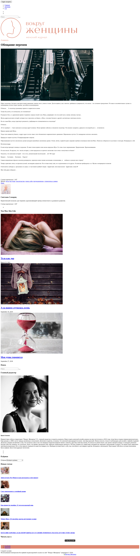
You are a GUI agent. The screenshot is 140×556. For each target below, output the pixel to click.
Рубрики (3, 460)
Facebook (7, 546)
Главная (7, 5)
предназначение (38, 181)
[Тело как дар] (32, 254)
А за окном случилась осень (15, 307)
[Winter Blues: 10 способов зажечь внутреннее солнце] (5, 515)
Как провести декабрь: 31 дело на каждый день (17, 505)
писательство (20, 181)
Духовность (4, 40)
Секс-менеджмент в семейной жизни (13, 491)
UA (6, 8)
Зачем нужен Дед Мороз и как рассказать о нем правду (19, 478)
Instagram (7, 547)
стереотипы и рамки (51, 181)
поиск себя (28, 181)
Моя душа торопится (12, 357)
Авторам (7, 7)
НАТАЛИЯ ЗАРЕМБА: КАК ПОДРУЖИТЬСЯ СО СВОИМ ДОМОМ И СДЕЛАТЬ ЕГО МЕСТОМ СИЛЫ (38, 533)
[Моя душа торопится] (32, 353)
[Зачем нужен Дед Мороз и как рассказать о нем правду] (5, 474)
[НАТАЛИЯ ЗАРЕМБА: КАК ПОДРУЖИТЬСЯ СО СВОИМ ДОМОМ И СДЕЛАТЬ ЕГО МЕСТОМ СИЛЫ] (5, 529)
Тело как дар (7, 258)
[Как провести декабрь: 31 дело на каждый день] (5, 501)
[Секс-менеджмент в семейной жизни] (5, 488)
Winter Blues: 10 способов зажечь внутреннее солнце (18, 519)
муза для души (10, 181)
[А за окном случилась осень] (32, 304)
